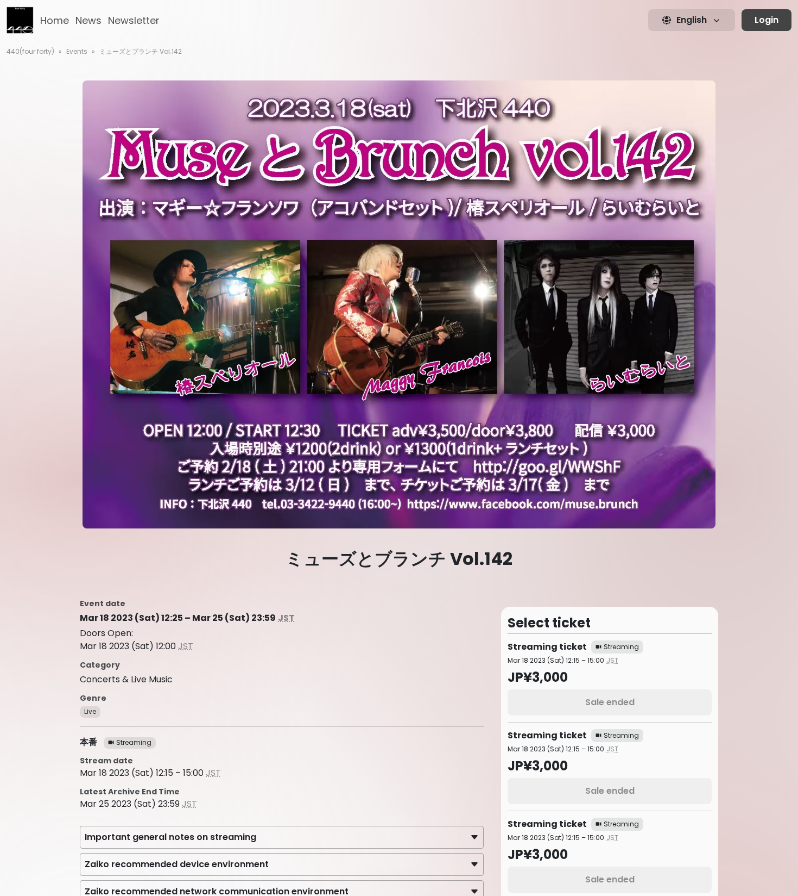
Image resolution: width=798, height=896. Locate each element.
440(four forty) (30, 51)
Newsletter (134, 20)
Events (76, 51)
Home (54, 20)
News (88, 20)
